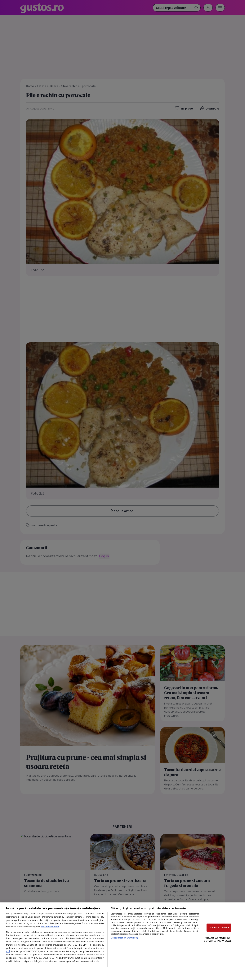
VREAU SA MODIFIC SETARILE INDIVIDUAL (217, 939)
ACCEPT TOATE (219, 927)
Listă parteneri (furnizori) (124, 937)
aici (8, 951)
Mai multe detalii (50, 926)
